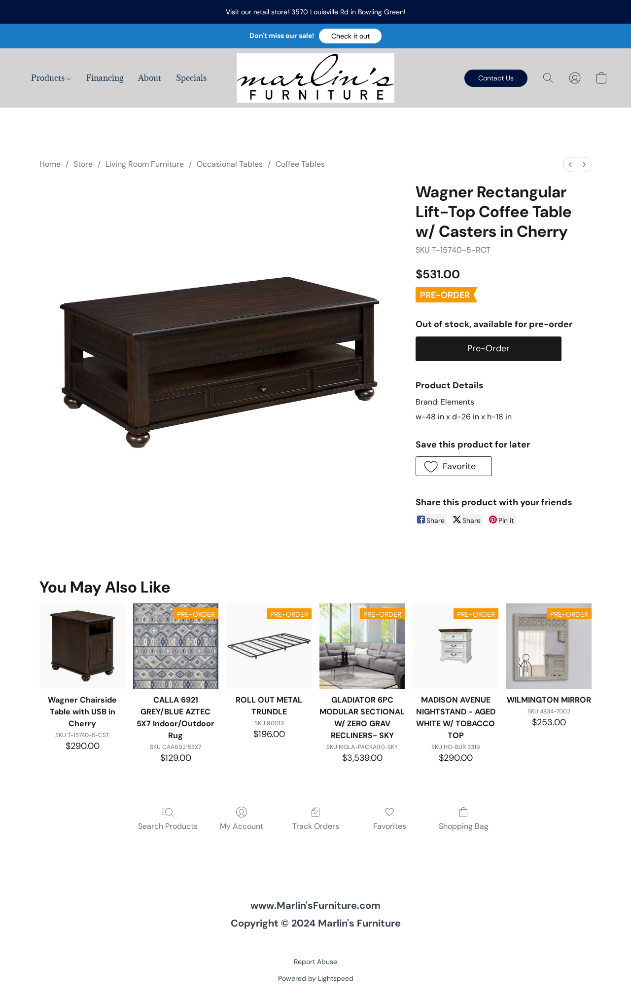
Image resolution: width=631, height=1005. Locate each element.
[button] (350, 36)
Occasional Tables (230, 164)
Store (83, 164)
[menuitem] (570, 164)
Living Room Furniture (144, 164)
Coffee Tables (300, 164)
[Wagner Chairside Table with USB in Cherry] (82, 646)
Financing (104, 78)
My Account (241, 826)
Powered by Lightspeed (315, 978)
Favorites (389, 826)
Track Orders (315, 826)
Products (49, 78)
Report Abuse (315, 961)
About (149, 78)
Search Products (168, 826)
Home (50, 164)
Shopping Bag (464, 826)
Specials (191, 78)
